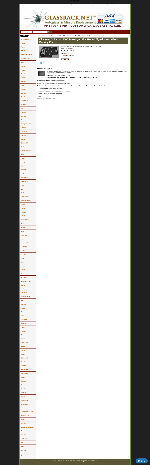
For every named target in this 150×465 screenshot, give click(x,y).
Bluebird (23, 81)
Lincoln (23, 254)
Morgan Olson (25, 296)
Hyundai (23, 212)
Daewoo (23, 135)
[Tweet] (41, 63)
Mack (22, 262)
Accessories (25, 39)
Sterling (23, 365)
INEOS (23, 446)
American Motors (26, 55)
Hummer (23, 208)
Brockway (24, 104)
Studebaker (24, 373)
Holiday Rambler (26, 200)
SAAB (23, 346)
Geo (22, 189)
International (25, 220)
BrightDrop (24, 101)
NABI (22, 300)
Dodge (23, 147)
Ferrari (23, 162)
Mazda (23, 270)
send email (105, 4)
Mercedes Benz (26, 281)
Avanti (23, 74)
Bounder (23, 89)
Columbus (24, 131)
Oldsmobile (24, 312)
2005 (64, 35)
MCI (22, 273)
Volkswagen (24, 404)
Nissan (23, 308)
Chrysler (23, 127)
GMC (22, 193)
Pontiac (23, 327)
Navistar (23, 304)
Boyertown (24, 93)
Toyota (23, 396)
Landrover (24, 246)
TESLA (23, 389)
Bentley (23, 78)
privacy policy (93, 4)
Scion (22, 354)
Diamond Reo (25, 143)
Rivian (23, 339)
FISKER (23, 170)
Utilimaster (24, 400)
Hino (22, 442)
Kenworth (24, 235)
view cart (124, 4)
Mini (22, 289)
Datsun (23, 139)
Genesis (23, 435)
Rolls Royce (25, 342)
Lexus (23, 250)
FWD (22, 185)
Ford (22, 174)
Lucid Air (24, 438)
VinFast (23, 450)
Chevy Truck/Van (26, 124)
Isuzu (22, 223)
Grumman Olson (26, 431)
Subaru (23, 377)
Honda (23, 204)
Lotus (22, 258)
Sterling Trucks (25, 369)
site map (115, 4)
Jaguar (23, 227)
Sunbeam (24, 381)
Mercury (23, 285)
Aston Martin (25, 58)
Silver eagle (24, 358)
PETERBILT (24, 319)
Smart (23, 362)
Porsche (23, 331)
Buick (23, 108)
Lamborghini (25, 243)
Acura (23, 43)
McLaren (23, 277)
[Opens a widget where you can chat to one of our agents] (142, 461)
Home (38, 35)
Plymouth (24, 323)
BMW (22, 85)
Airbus (23, 47)
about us (81, 4)
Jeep (22, 231)
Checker (23, 116)
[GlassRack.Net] (47, 18)
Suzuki (23, 385)
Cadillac (23, 112)
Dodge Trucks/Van (26, 150)
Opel (22, 316)
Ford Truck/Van (25, 177)
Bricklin (23, 97)
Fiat (22, 166)
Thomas (23, 392)
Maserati (23, 266)
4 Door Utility (58, 35)
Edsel (22, 158)
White (22, 419)
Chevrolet (44, 35)
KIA (22, 239)
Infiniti (23, 216)
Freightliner (24, 181)
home (72, 4)
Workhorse (24, 423)
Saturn (23, 350)
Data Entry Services (27, 412)
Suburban (50, 35)
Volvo (22, 408)
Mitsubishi (24, 293)
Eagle (22, 154)
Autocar (23, 70)
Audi (22, 62)
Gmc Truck (24, 197)
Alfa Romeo (24, 51)
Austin (23, 66)
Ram (22, 335)
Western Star (25, 415)
